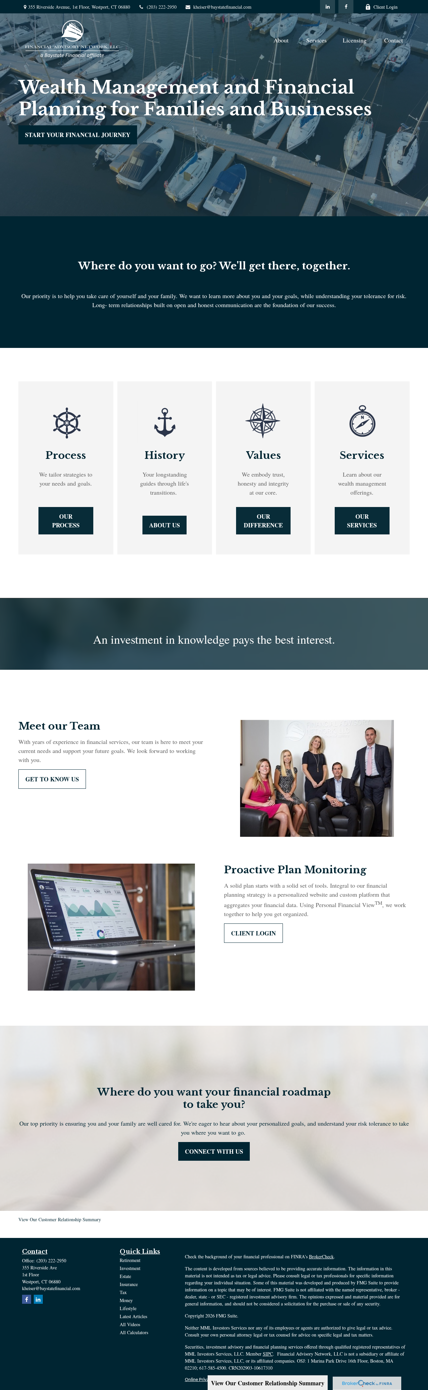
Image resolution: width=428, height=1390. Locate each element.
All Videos (130, 1324)
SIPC (268, 1354)
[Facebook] (345, 6)
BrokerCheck (321, 1256)
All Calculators (134, 1332)
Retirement (130, 1260)
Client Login (385, 7)
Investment (130, 1268)
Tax (123, 1292)
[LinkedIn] (327, 6)
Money (126, 1300)
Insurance (129, 1284)
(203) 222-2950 (162, 7)
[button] (282, 39)
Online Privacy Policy (205, 1379)
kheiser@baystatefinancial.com (222, 7)
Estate (125, 1276)
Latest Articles (133, 1316)
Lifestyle (128, 1308)
